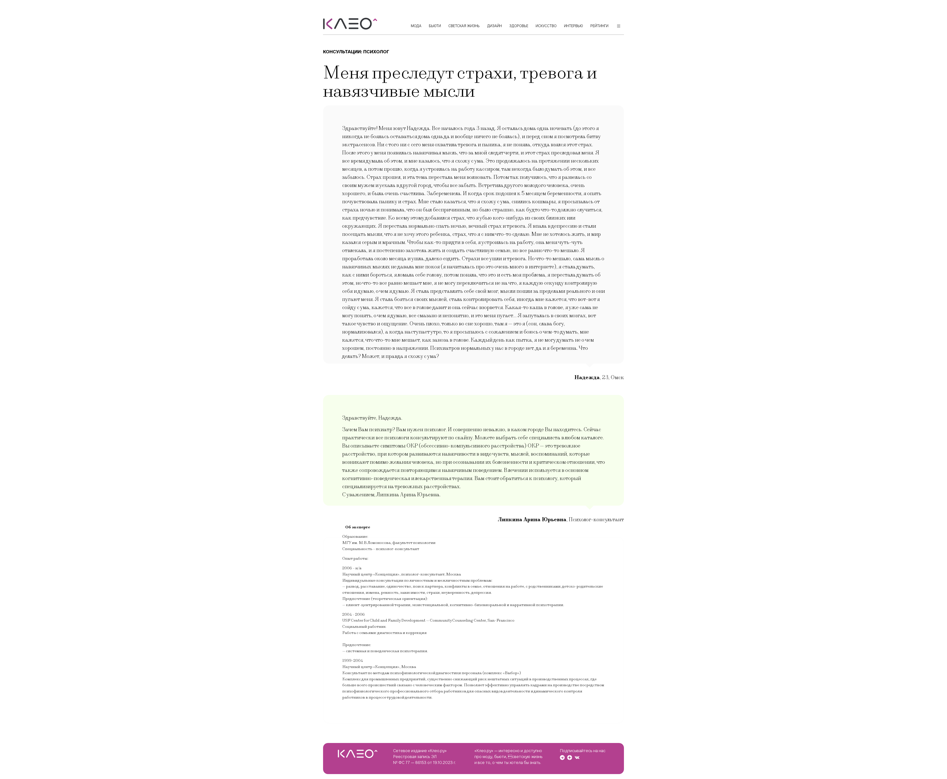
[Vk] (577, 757)
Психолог (376, 52)
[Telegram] (562, 757)
